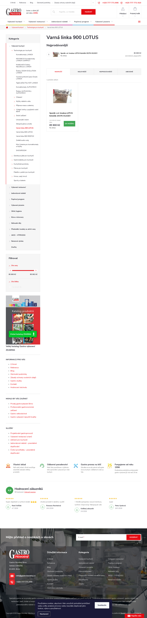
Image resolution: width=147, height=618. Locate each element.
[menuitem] (16, 21)
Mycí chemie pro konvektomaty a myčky (27, 145)
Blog (31, 3)
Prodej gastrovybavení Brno (21, 403)
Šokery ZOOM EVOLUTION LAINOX (26, 72)
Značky (14, 247)
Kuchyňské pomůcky (21, 164)
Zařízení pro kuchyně (18, 440)
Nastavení (44, 614)
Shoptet (123, 613)
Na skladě (16, 287)
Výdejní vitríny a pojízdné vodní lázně (27, 111)
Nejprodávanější (105, 72)
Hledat (88, 12)
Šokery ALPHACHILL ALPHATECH (24, 92)
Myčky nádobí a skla (23, 101)
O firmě (12, 3)
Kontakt (13, 384)
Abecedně (129, 72)
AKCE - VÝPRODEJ (18, 235)
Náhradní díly (16, 223)
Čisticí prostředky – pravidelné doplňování (22, 451)
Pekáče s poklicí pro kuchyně (24, 172)
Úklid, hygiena (16, 211)
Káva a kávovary (17, 217)
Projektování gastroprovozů (21, 433)
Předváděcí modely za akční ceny (23, 229)
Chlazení (19, 97)
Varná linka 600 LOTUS (24, 132)
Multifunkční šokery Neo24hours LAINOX (23, 66)
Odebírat (133, 537)
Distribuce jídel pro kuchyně (24, 156)
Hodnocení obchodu (18, 387)
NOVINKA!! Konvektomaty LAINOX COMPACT (25, 60)
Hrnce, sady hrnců (20, 176)
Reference (22, 3)
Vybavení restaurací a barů (21, 436)
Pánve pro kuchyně (20, 168)
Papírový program (17, 199)
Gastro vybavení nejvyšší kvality (23, 417)
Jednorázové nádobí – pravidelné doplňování (23, 445)
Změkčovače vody (22, 140)
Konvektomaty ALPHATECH (26, 87)
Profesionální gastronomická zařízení (22, 409)
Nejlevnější (82, 72)
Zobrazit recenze (30, 492)
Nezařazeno (83, 580)
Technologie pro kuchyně (23, 50)
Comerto (138, 613)
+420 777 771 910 (133, 2)
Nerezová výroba (17, 241)
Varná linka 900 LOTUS (24, 128)
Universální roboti (22, 120)
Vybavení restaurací (18, 187)
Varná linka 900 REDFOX (25, 136)
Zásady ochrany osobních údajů (64, 3)
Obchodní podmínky (43, 3)
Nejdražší (58, 72)
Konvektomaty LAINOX (24, 55)
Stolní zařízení (21, 115)
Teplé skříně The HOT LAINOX (27, 83)
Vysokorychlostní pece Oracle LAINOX (26, 78)
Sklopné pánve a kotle (24, 124)
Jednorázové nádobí (18, 193)
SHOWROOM (21, 150)
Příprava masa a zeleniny (25, 105)
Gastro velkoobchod (18, 413)
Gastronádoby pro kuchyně (23, 160)
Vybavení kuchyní (17, 46)
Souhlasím (102, 605)
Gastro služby (16, 381)
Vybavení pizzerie (17, 205)
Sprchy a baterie (19, 180)
